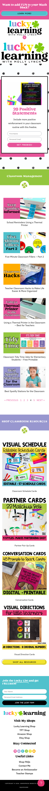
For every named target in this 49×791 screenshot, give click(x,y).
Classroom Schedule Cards (24, 491)
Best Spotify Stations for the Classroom (24, 391)
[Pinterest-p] (30, 751)
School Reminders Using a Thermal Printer (24, 224)
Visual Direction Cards (24, 654)
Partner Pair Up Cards (25, 545)
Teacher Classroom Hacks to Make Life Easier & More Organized (24, 290)
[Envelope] (19, 751)
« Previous (11, 400)
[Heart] (15, 751)
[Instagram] (26, 751)
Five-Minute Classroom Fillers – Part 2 (24, 256)
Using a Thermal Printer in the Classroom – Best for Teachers (24, 324)
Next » (41, 400)
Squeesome (24, 787)
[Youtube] (34, 751)
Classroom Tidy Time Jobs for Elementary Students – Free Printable (24, 358)
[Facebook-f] (22, 751)
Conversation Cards (24, 600)
